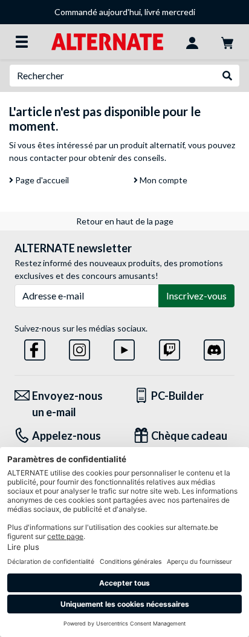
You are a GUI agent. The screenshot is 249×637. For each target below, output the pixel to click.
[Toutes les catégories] (21, 41)
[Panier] (227, 42)
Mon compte (162, 180)
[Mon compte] (192, 42)
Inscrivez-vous (196, 295)
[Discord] (214, 347)
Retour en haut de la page (124, 221)
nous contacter (38, 157)
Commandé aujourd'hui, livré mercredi (124, 12)
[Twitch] (169, 347)
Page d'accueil (41, 180)
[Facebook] (34, 347)
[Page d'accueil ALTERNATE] (107, 41)
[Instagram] (79, 347)
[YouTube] (124, 347)
